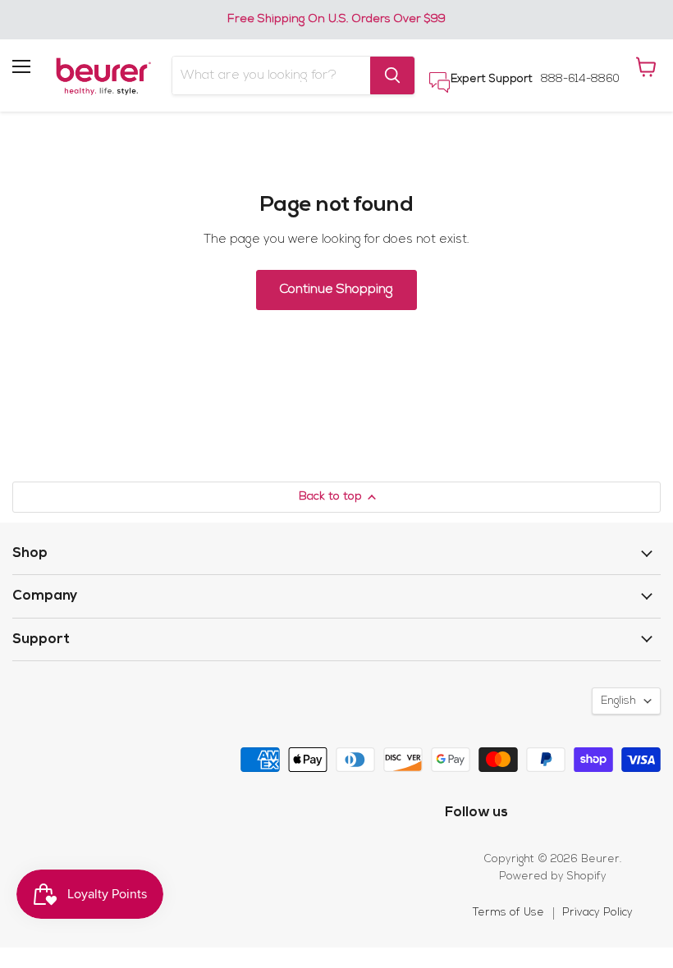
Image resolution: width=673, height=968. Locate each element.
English (618, 701)
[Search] (392, 75)
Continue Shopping (336, 289)
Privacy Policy (597, 912)
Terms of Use (508, 912)
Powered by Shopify (553, 876)
